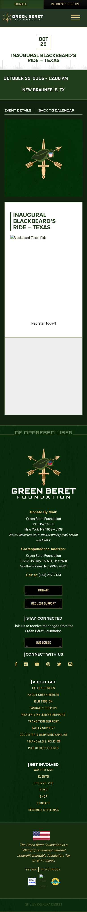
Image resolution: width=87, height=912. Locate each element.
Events (43, 776)
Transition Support (43, 721)
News (43, 790)
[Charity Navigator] (32, 881)
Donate (21, 4)
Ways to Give (43, 770)
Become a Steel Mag (43, 810)
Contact (43, 803)
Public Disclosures (43, 748)
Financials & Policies (43, 741)
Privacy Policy (50, 869)
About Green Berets (43, 694)
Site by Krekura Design (43, 904)
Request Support (65, 4)
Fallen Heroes (43, 688)
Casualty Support (43, 708)
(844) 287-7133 (50, 575)
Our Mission (43, 701)
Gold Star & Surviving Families (43, 734)
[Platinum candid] (44, 882)
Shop (43, 796)
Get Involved (43, 783)
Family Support (43, 728)
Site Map (31, 869)
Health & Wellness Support (43, 714)
